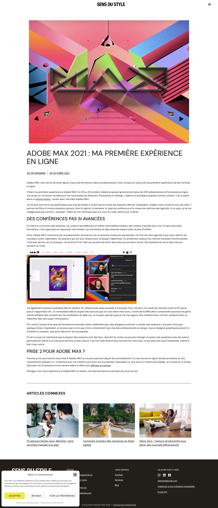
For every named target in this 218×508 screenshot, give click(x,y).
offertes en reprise (100, 365)
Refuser (36, 495)
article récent (43, 199)
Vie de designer (36, 173)
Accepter (14, 495)
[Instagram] (159, 475)
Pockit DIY (162, 492)
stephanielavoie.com (167, 480)
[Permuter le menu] (209, 4)
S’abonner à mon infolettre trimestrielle (176, 486)
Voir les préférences (62, 495)
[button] (75, 474)
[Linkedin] (164, 475)
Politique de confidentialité (27, 502)
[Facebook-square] (169, 475)
